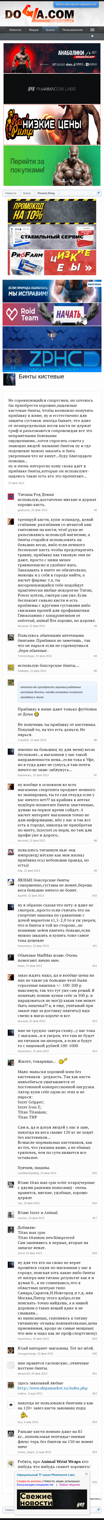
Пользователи (73, 29)
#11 (95, 945)
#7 (95, 775)
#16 (94, 1203)
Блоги (50, 29)
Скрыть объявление (86, 1474)
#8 (95, 840)
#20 (94, 1353)
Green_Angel (26, 1452)
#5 (95, 670)
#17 (94, 1218)
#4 (95, 655)
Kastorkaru (24, 775)
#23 (94, 1422)
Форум (33, 29)
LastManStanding (28, 1173)
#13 (94, 1021)
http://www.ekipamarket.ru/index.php (53, 1388)
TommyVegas (26, 655)
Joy (20, 1203)
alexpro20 (24, 1373)
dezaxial (23, 625)
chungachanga (27, 1353)
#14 (94, 1051)
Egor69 (22, 895)
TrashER (23, 740)
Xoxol (21, 1253)
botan (21, 965)
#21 (94, 1373)
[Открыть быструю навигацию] (98, 193)
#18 (94, 1253)
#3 (95, 625)
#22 (94, 1393)
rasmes (22, 1218)
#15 (94, 1173)
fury (20, 1422)
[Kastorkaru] (9, 379)
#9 (95, 870)
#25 (94, 1482)
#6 (95, 740)
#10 (94, 895)
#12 (94, 965)
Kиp (20, 870)
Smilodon (23, 670)
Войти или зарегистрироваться (76, 4)
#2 (95, 510)
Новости (15, 29)
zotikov (22, 1393)
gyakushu (24, 510)
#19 (94, 1338)
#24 (94, 1452)
